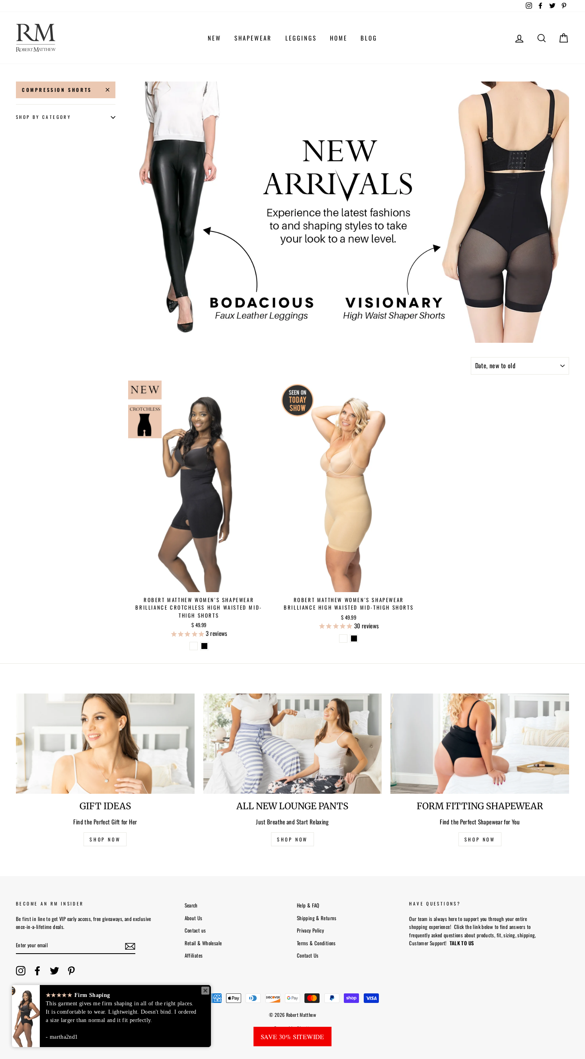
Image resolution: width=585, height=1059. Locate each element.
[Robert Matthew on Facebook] (37, 970)
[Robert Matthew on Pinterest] (71, 970)
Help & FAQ (308, 905)
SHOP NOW (105, 839)
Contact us (195, 930)
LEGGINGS (301, 37)
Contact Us (308, 955)
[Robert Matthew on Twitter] (54, 970)
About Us (194, 918)
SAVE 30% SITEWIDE (292, 1036)
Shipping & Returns (317, 918)
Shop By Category (43, 117)
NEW (214, 37)
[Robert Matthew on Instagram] (20, 970)
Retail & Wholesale (203, 943)
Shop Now (479, 839)
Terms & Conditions (316, 943)
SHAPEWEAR (253, 37)
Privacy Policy (310, 930)
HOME (338, 37)
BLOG (369, 37)
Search (191, 905)
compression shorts (57, 89)
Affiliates (194, 955)
